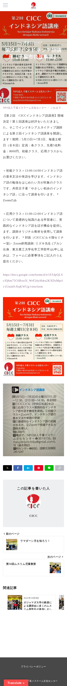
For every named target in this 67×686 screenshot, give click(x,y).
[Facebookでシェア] (17, 468)
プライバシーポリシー (33, 666)
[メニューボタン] (5, 6)
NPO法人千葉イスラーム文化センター (37, 681)
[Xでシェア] (7, 468)
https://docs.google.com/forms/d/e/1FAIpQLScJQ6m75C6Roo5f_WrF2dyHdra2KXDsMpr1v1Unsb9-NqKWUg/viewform (33, 280)
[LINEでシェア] (49, 468)
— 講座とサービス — (33, 42)
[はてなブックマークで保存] (28, 468)
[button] (59, 468)
